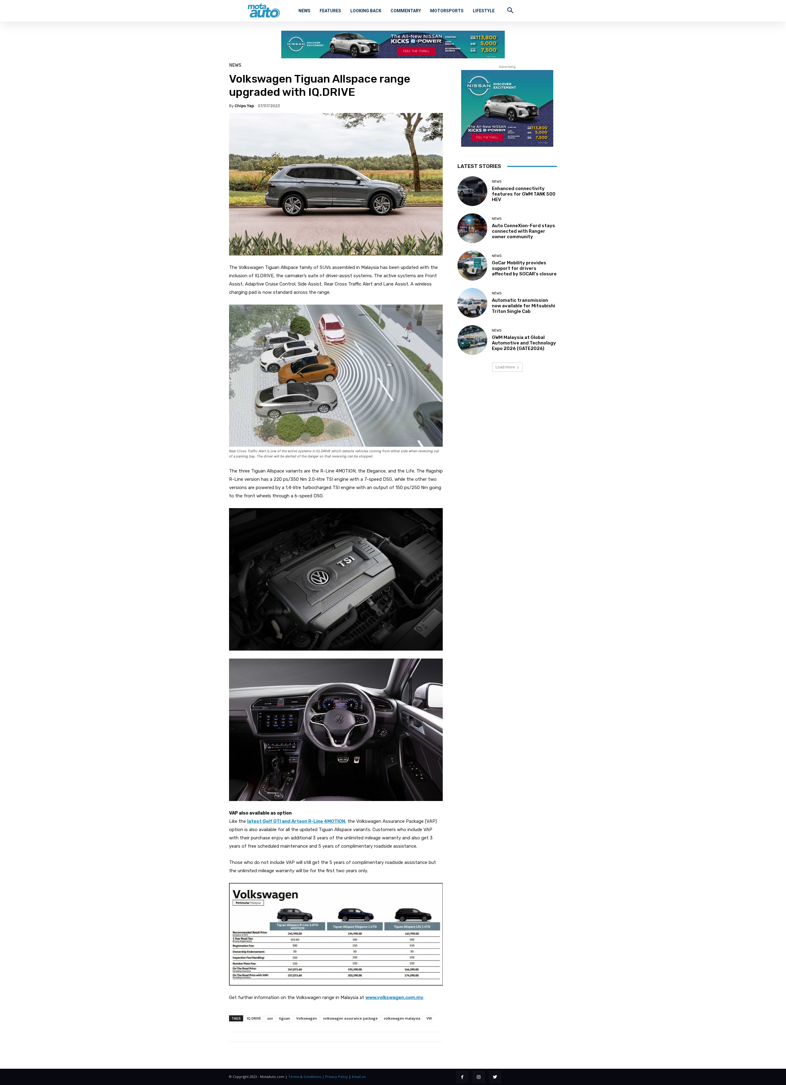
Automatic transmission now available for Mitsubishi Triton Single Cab (523, 306)
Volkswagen (306, 1018)
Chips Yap (244, 106)
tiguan (284, 1018)
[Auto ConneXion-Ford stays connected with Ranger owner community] (472, 228)
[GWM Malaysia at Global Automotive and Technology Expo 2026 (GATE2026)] (472, 340)
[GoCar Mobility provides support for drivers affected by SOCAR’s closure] (472, 265)
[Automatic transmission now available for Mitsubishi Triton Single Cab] (472, 303)
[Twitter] (495, 1077)
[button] (510, 10)
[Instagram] (478, 1077)
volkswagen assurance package (350, 1018)
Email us (358, 1076)
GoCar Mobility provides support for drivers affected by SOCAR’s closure (524, 268)
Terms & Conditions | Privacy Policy (318, 1076)
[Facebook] (462, 1077)
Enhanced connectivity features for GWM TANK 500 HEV (523, 194)
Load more (505, 367)
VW (429, 1018)
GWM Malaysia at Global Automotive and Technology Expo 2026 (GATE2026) (524, 343)
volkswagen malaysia (402, 1018)
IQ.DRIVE (254, 1018)
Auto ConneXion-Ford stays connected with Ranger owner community (523, 231)
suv (270, 1018)
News (235, 65)
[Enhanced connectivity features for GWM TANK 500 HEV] (472, 191)
